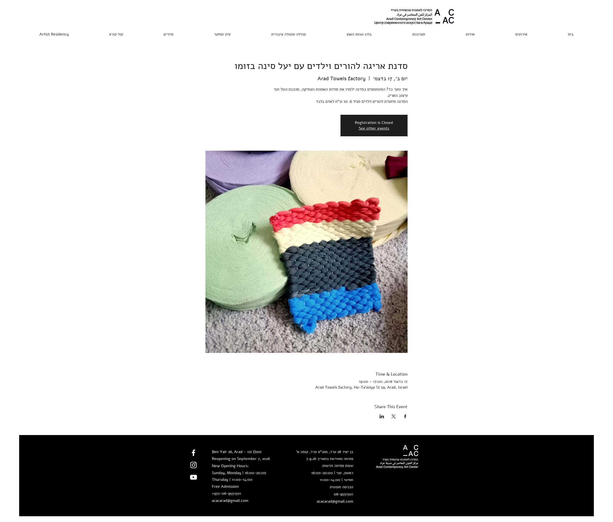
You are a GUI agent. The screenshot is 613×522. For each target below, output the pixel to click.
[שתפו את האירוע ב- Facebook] (405, 416)
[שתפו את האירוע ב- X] (393, 416)
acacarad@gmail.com (230, 500)
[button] (116, 32)
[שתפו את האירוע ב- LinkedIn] (382, 416)
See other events (374, 128)
